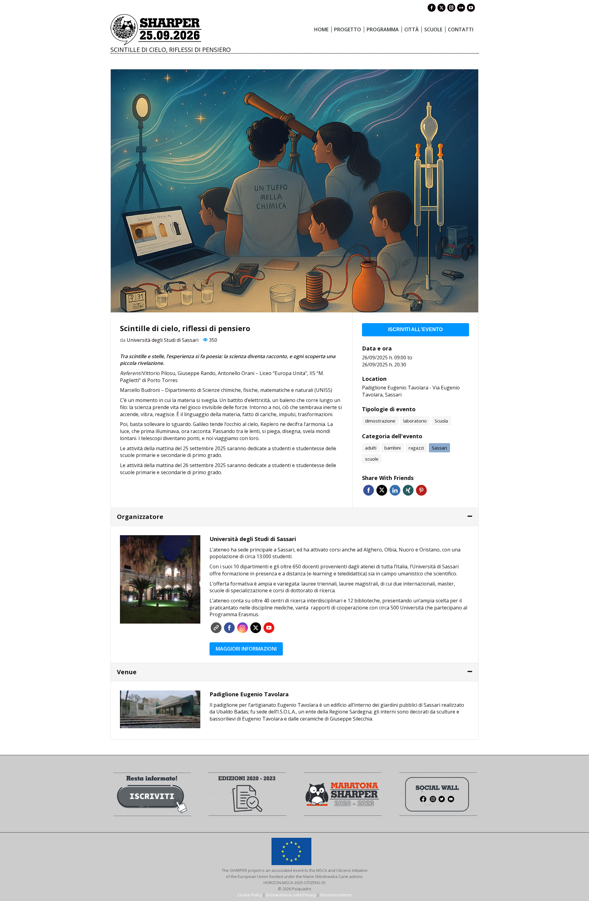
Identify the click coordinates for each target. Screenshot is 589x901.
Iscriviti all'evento (415, 329)
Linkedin (395, 490)
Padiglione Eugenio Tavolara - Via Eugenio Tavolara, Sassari (411, 391)
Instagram (242, 627)
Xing (408, 490)
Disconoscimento (336, 895)
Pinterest (421, 490)
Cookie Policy (249, 895)
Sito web (216, 627)
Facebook (368, 490)
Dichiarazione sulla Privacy (291, 895)
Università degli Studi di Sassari (162, 340)
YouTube (269, 627)
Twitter (381, 490)
